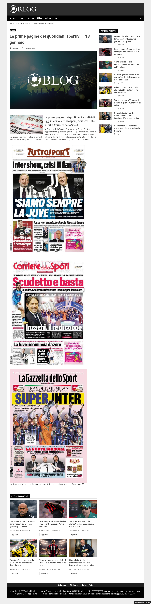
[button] (140, 18)
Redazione (62, 585)
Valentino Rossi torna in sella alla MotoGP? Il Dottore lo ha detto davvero (22, 563)
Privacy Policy (88, 585)
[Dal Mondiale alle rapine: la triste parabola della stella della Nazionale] (105, 128)
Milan (39, 18)
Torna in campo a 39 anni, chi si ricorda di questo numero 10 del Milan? (52, 563)
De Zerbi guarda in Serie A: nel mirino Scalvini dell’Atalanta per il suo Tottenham (127, 77)
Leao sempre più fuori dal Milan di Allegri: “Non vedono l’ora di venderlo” (52, 524)
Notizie (12, 18)
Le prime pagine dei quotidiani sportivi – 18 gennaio (39, 484)
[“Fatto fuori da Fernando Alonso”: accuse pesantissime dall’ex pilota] (83, 509)
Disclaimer (74, 585)
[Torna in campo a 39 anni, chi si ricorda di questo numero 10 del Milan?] (53, 548)
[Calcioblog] (23, 9)
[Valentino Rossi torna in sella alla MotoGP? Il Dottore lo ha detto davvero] (23, 548)
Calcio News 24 (78, 484)
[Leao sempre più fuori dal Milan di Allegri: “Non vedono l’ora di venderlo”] (53, 509)
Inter (21, 18)
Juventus (30, 18)
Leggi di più (14, 535)
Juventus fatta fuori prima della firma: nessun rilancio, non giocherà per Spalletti (22, 524)
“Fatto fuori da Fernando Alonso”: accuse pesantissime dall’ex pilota (81, 524)
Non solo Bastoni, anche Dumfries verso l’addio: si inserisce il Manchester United (82, 563)
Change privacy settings (142, 602)
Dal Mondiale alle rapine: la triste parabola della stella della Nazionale (127, 128)
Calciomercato (51, 18)
